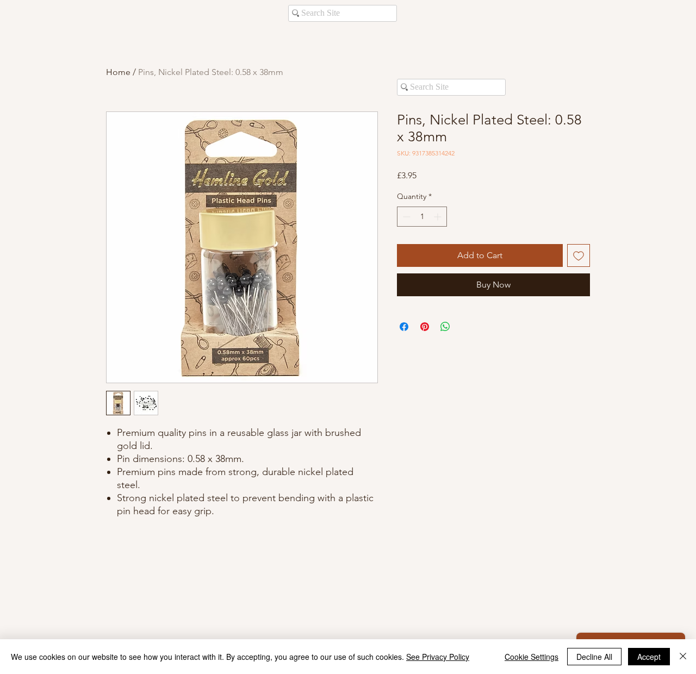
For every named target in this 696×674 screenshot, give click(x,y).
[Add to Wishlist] (578, 255)
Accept (649, 656)
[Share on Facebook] (404, 326)
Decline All (594, 656)
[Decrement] (405, 216)
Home (118, 72)
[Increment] (438, 216)
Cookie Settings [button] (531, 656)
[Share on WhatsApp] (445, 326)
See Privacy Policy (437, 656)
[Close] (682, 656)
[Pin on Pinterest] (424, 326)
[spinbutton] (422, 216)
